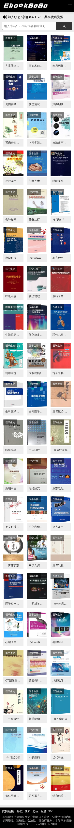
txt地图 (52, 824)
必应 (35, 811)
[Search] (64, 26)
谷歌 (20, 811)
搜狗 (28, 811)
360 (50, 811)
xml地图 (41, 824)
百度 (43, 811)
